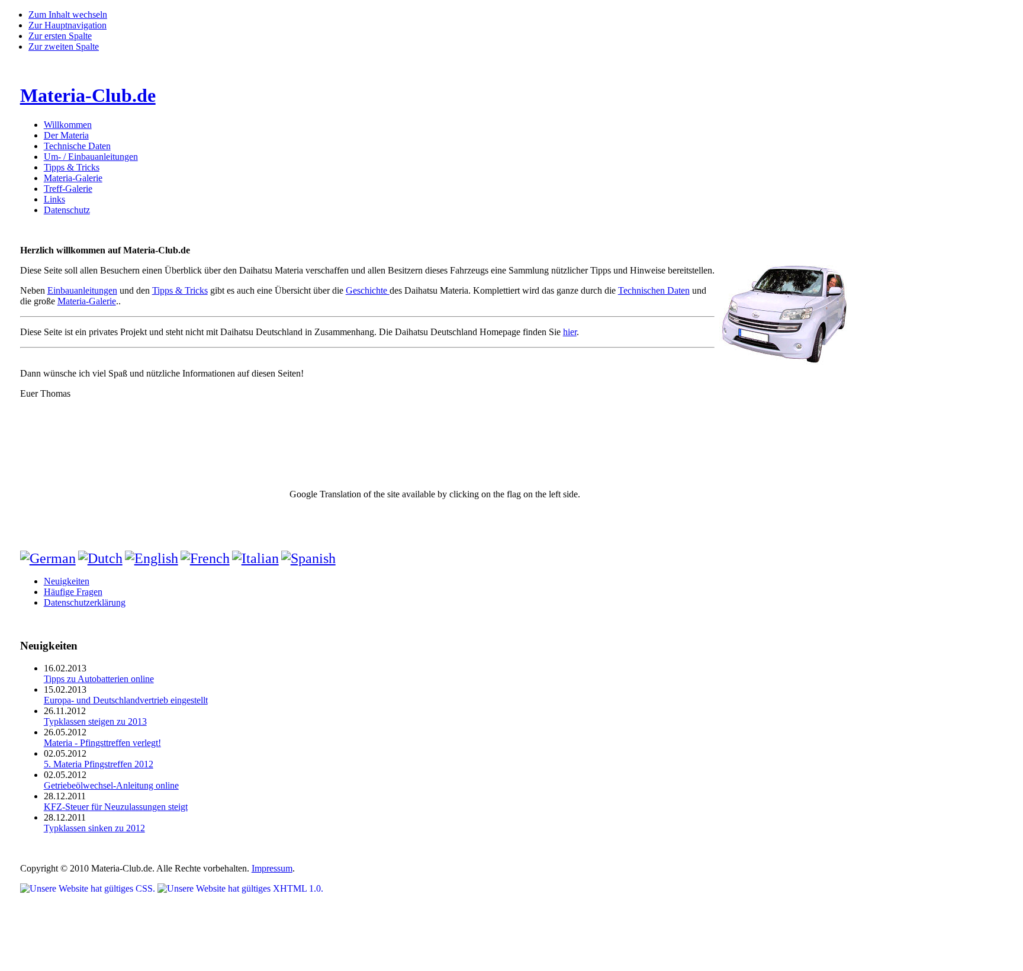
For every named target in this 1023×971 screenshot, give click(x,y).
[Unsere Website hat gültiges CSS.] (88, 888)
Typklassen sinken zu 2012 (94, 828)
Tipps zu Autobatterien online (99, 679)
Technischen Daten (654, 290)
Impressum (272, 868)
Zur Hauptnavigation (67, 25)
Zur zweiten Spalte (63, 46)
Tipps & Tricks (180, 290)
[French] (205, 558)
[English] (151, 558)
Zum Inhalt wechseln (67, 14)
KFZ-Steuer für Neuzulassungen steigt (116, 807)
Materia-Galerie (86, 301)
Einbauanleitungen (82, 290)
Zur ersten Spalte (60, 36)
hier (570, 332)
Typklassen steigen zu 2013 (95, 721)
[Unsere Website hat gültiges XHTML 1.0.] (240, 888)
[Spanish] (308, 558)
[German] (48, 558)
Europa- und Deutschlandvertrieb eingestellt (126, 700)
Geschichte (368, 290)
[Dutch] (100, 558)
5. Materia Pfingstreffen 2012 (98, 764)
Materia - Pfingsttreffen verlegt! (102, 743)
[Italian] (255, 558)
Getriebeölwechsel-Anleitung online (111, 785)
